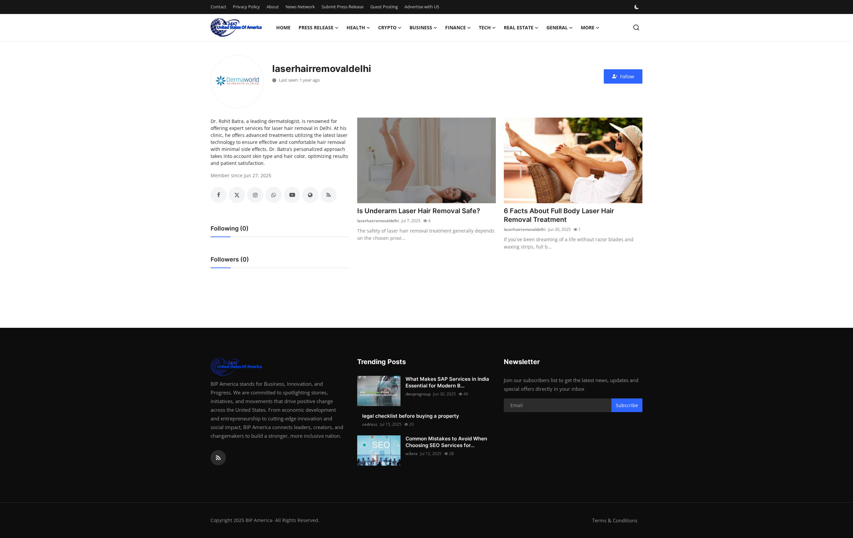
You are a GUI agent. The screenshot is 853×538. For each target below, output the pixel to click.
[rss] (218, 457)
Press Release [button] (316, 27)
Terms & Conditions (614, 520)
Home (283, 27)
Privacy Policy (246, 7)
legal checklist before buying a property (410, 416)
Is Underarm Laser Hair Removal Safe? (418, 211)
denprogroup (418, 394)
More (587, 27)
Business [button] (421, 27)
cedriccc (370, 424)
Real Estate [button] (518, 27)
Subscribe (627, 405)
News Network (300, 7)
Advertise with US (422, 7)
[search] (636, 27)
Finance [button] (455, 27)
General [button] (557, 27)
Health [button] (356, 27)
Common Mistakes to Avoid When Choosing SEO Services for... (446, 441)
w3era (412, 453)
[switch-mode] (637, 7)
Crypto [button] (387, 27)
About (273, 7)
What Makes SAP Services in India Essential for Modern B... (447, 382)
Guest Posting (384, 7)
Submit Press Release (343, 7)
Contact (218, 7)
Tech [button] (485, 27)
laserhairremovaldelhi (378, 221)
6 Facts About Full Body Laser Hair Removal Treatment (559, 215)
